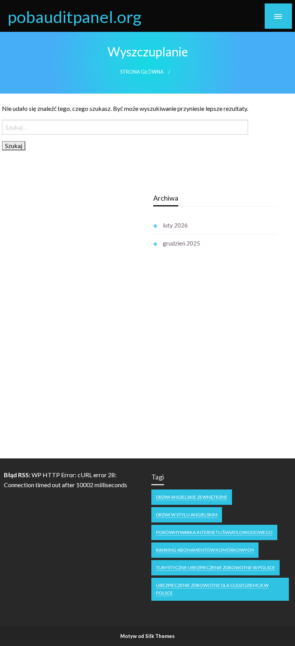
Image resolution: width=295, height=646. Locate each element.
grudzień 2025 (181, 243)
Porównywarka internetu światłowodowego (214, 532)
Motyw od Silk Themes (147, 636)
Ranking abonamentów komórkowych (205, 550)
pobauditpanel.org (74, 16)
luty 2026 (175, 225)
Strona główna (142, 72)
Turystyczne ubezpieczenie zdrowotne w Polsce (215, 567)
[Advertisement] (75, 306)
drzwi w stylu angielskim (186, 514)
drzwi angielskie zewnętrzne (191, 497)
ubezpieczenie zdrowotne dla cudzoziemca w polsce (212, 589)
